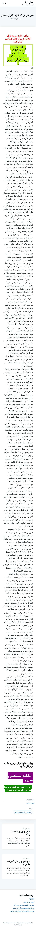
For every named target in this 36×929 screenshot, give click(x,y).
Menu (3, 3)
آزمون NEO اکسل (29, 902)
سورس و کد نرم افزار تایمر (23, 812)
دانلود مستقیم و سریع (20, 777)
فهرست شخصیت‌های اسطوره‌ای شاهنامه (22, 911)
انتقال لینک (29, 2)
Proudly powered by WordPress (12, 923)
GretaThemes (18, 925)
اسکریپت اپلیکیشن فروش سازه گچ (24, 905)
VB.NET (31, 899)
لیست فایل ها (30, 803)
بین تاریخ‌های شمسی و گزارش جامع (23, 908)
